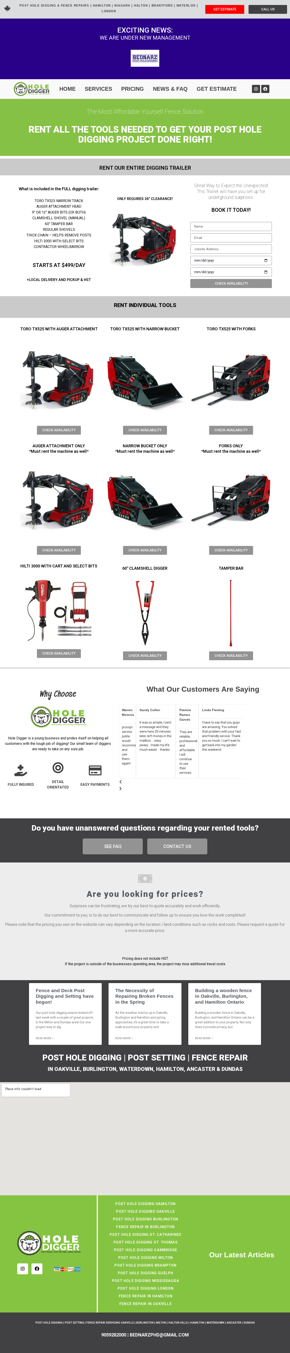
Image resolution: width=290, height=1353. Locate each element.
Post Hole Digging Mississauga (145, 1281)
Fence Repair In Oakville (145, 1304)
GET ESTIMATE (217, 89)
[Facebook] (265, 89)
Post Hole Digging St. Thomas (146, 1242)
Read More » (44, 1038)
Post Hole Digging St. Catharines (145, 1234)
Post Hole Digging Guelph (146, 1273)
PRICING (132, 89)
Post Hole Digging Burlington (145, 1219)
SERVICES (98, 89)
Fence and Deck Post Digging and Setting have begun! (65, 996)
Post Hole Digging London (146, 1288)
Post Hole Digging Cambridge (145, 1250)
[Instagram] (256, 89)
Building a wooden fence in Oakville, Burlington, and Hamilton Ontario (223, 996)
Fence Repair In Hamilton (145, 1296)
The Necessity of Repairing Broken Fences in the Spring (144, 996)
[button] (181, 782)
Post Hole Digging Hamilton (145, 1204)
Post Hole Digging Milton (145, 1257)
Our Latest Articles (241, 1255)
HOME (67, 89)
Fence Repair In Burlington (145, 1227)
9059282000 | (115, 1335)
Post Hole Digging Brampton (145, 1265)
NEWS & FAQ (170, 89)
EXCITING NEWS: (145, 30)
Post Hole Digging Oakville (145, 1211)
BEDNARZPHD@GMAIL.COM (159, 1335)
